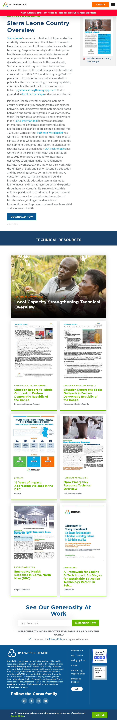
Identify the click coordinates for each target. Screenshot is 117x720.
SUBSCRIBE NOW (85, 623)
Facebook (31, 701)
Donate (100, 4)
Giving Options (78, 660)
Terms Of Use (17, 716)
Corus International (26, 120)
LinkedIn (24, 701)
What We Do (77, 655)
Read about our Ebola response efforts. (77, 12)
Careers (75, 665)
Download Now (22, 216)
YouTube (45, 701)
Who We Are (77, 650)
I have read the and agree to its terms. (60, 639)
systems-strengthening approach (36, 90)
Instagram (38, 701)
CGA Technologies (55, 148)
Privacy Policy (56, 639)
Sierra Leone (14, 38)
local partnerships (33, 94)
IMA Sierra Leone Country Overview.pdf (99, 60)
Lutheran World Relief (50, 132)
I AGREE (100, 714)
